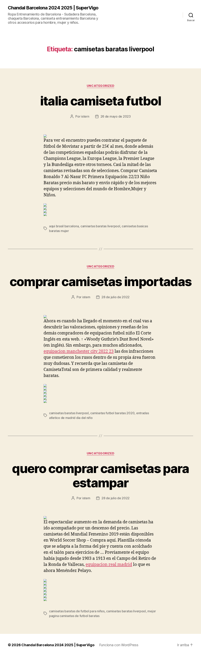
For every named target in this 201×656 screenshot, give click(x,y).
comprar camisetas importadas (101, 281)
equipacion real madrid (109, 564)
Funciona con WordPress (118, 645)
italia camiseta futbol (100, 100)
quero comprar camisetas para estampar (100, 475)
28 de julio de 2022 (115, 297)
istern (85, 116)
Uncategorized (100, 86)
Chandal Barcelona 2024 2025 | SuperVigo (53, 7)
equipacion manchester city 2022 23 (79, 351)
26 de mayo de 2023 (115, 116)
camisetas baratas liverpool (100, 226)
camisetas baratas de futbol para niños (77, 611)
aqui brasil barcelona (64, 226)
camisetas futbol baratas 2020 (112, 413)
